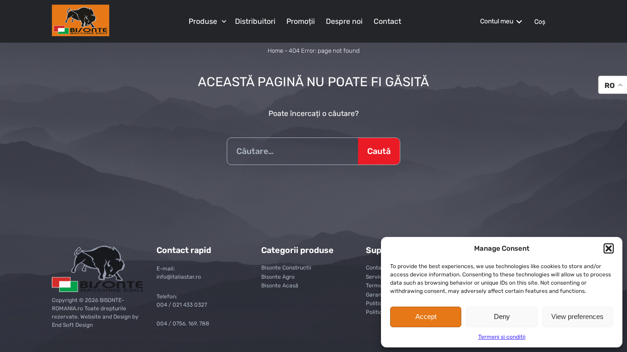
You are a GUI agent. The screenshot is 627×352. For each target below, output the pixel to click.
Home (275, 50)
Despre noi (344, 21)
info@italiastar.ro (179, 277)
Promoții (300, 21)
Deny (502, 316)
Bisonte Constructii (286, 267)
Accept (426, 316)
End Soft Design (72, 325)
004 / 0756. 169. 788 (183, 323)
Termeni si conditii (502, 337)
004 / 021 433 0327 (182, 305)
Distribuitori (255, 21)
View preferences (577, 316)
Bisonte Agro (278, 277)
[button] (608, 248)
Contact (387, 21)
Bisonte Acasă (279, 285)
